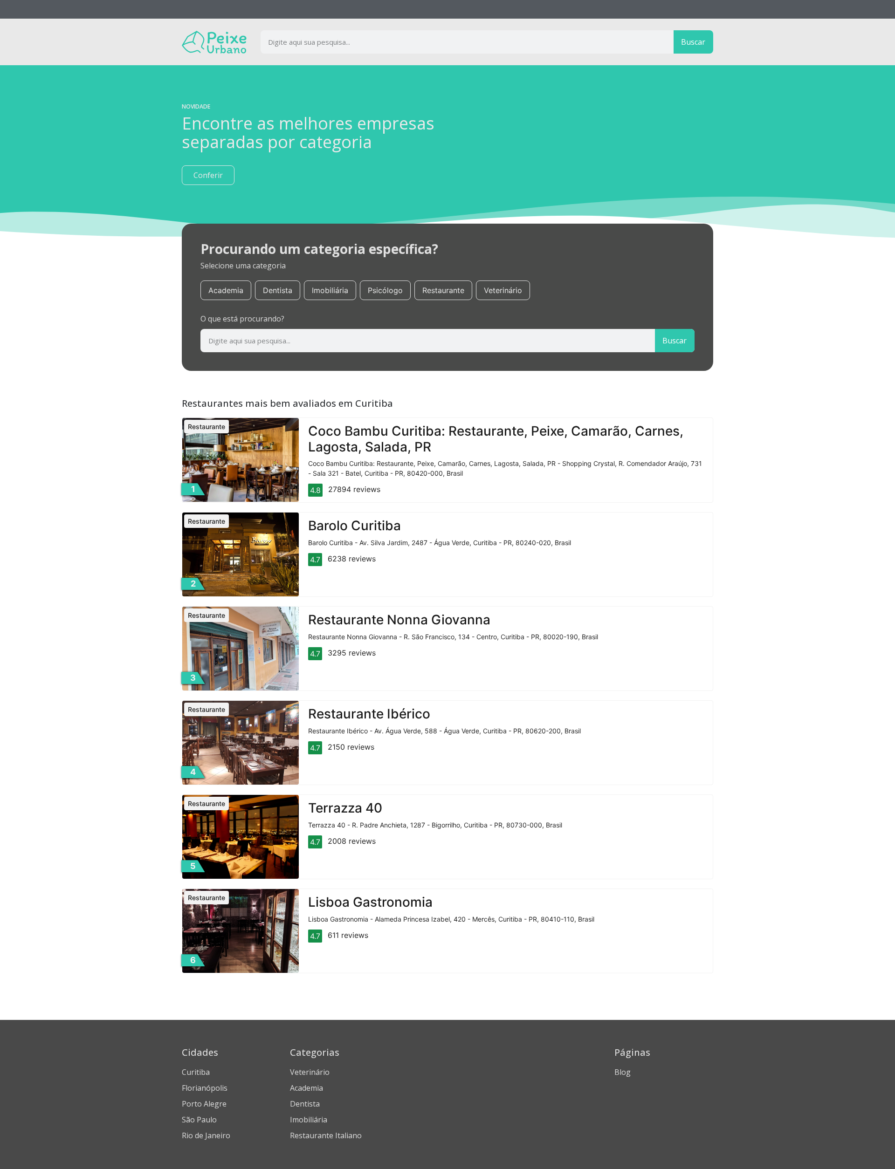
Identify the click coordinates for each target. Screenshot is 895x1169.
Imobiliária (330, 290)
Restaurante (443, 290)
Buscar (693, 42)
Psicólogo (385, 290)
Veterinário (503, 290)
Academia (225, 290)
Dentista (277, 290)
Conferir (208, 175)
